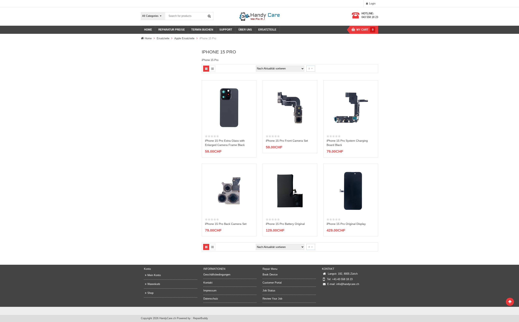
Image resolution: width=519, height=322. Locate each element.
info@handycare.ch (347, 284)
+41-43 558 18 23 (342, 279)
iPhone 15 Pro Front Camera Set (287, 140)
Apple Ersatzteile (184, 38)
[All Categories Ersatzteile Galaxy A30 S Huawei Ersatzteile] (153, 16)
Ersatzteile (163, 38)
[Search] (209, 16)
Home (148, 38)
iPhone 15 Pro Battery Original (285, 223)
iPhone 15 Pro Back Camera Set (226, 223)
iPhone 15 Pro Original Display (346, 223)
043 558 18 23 (369, 17)
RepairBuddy (200, 318)
